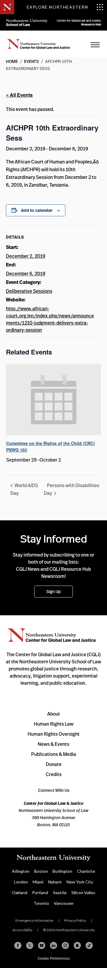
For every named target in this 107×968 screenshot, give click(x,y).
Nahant (55, 881)
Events (31, 61)
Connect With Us (53, 790)
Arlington (20, 871)
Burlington (62, 871)
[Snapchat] (77, 945)
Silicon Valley (83, 892)
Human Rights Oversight (54, 734)
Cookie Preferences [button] (54, 958)
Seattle (60, 892)
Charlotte (86, 871)
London (21, 881)
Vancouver (64, 903)
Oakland (19, 892)
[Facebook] (17, 945)
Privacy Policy (75, 920)
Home (38, 44)
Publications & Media (53, 754)
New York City (80, 881)
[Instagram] (65, 945)
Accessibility (22, 930)
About (53, 713)
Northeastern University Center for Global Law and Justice (52, 635)
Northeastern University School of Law (27, 22)
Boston (41, 871)
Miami (38, 881)
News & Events (53, 744)
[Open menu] (95, 44)
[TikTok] (89, 945)
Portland (40, 892)
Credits (54, 774)
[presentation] (53, 399)
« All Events (19, 94)
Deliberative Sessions (29, 291)
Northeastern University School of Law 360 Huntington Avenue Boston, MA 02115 (53, 813)
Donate (54, 764)
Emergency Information (34, 920)
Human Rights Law (53, 724)
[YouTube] (41, 945)
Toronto (41, 903)
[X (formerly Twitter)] (29, 945)
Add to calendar (37, 210)
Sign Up (53, 591)
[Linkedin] (53, 945)
